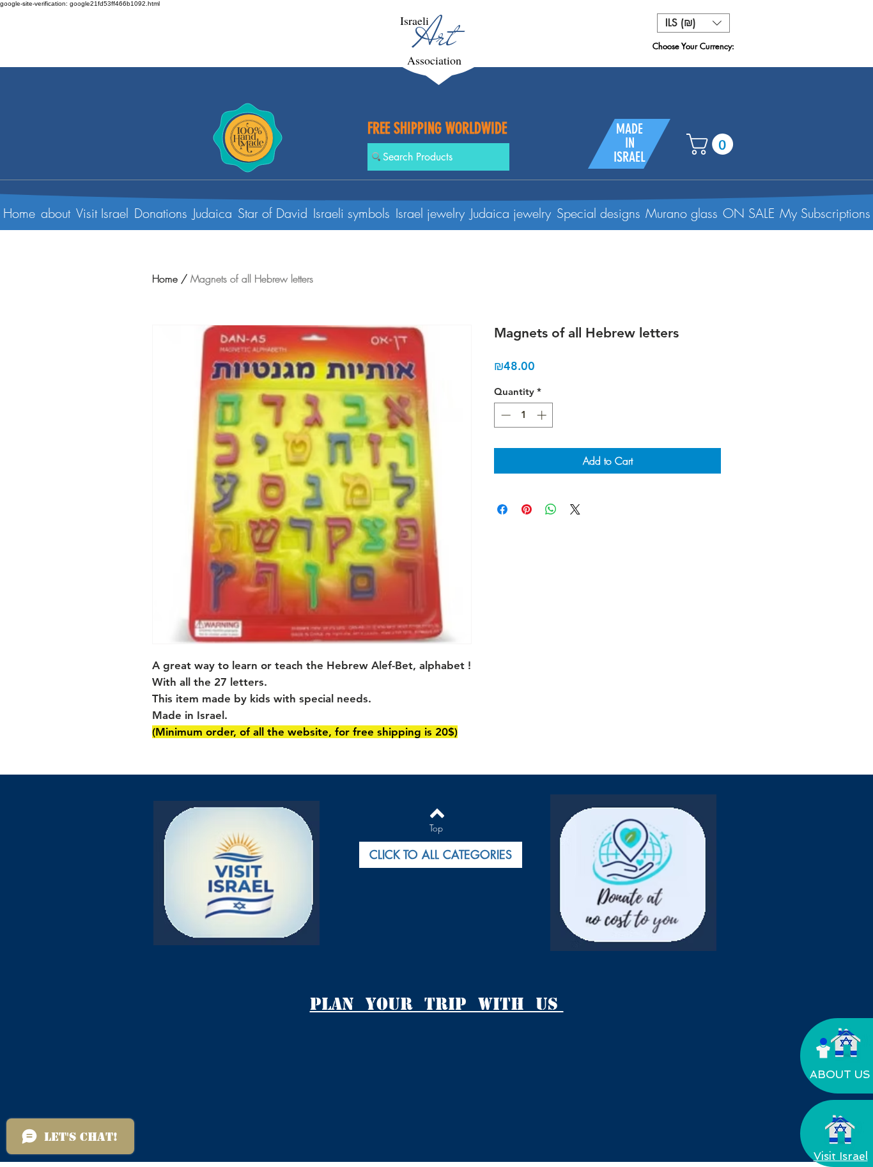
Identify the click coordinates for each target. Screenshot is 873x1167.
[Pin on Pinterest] (526, 509)
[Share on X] (575, 509)
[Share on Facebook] (502, 509)
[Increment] (543, 415)
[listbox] (693, 23)
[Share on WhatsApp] (551, 509)
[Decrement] (504, 415)
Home (165, 279)
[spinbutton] (523, 415)
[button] (693, 23)
